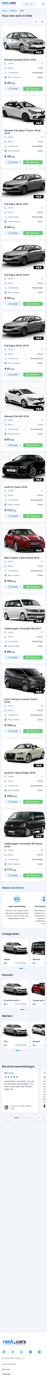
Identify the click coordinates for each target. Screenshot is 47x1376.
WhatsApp (34, 89)
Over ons (6, 1369)
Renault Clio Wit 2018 (16, 416)
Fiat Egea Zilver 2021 (16, 204)
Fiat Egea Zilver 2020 (16, 274)
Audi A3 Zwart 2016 (15, 487)
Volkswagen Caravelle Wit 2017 (22, 628)
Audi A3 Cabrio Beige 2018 (19, 772)
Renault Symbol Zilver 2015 (20, 59)
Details (15, 89)
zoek (30, 4)
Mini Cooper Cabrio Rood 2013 (21, 557)
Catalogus (6, 1374)
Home (4, 10)
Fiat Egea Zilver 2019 (16, 345)
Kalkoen (13, 10)
